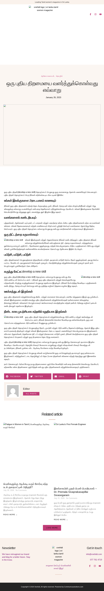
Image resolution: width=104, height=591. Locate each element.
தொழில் (59, 76)
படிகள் (54, 195)
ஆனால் (72, 192)
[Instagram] (95, 14)
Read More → (10, 515)
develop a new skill (26, 192)
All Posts (31, 394)
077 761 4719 (96, 560)
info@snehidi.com (94, 554)
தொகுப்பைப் (19, 195)
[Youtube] (100, 14)
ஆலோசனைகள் (47, 76)
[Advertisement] (52, 44)
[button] (5, 14)
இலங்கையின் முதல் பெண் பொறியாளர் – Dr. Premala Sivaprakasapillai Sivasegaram (75, 492)
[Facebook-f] (90, 14)
